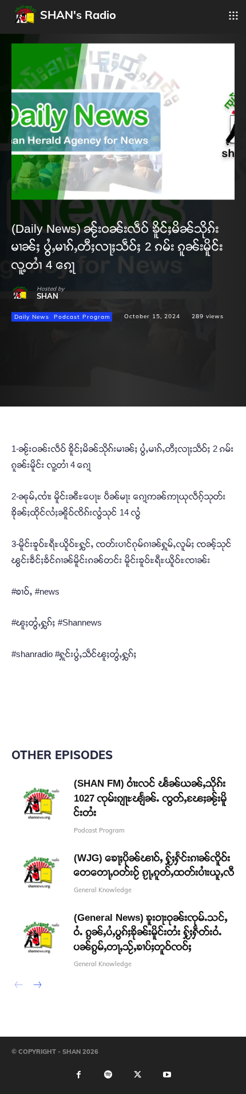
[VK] (128, 381)
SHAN (47, 296)
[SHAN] (24, 293)
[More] (208, 381)
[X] (49, 381)
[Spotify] (108, 1075)
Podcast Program (82, 316)
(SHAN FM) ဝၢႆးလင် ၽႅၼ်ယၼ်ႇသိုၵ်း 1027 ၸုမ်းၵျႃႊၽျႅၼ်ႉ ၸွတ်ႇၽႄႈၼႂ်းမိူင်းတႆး (150, 798)
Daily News (31, 316)
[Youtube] (167, 1075)
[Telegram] (101, 381)
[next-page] (37, 986)
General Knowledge (103, 890)
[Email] (75, 381)
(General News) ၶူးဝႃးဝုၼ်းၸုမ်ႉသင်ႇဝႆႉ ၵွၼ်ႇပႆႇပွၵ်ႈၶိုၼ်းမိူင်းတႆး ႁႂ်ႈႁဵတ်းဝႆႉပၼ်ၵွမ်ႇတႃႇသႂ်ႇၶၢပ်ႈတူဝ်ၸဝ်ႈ (151, 932)
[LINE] (154, 381)
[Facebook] (22, 381)
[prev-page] (18, 986)
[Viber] (180, 381)
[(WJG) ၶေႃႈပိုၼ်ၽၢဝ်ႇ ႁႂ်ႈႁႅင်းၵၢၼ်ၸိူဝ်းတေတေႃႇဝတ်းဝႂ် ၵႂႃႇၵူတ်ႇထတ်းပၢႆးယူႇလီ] (38, 872)
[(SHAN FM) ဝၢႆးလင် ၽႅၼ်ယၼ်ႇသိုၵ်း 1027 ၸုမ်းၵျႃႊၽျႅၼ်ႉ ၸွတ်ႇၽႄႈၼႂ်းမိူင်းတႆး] (38, 803)
